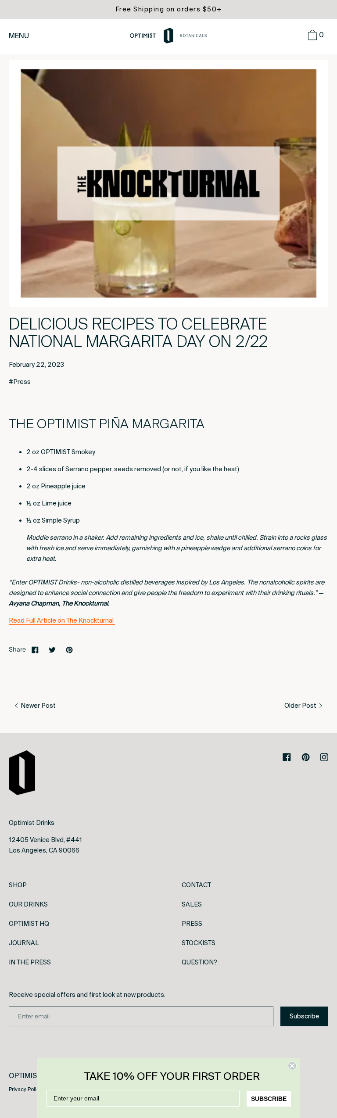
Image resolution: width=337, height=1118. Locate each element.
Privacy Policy (25, 1089)
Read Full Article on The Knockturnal (62, 620)
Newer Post (37, 706)
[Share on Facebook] (35, 649)
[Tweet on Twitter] (52, 649)
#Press (20, 382)
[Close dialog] (292, 1065)
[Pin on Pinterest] (69, 649)
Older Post (301, 706)
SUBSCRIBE (269, 1098)
